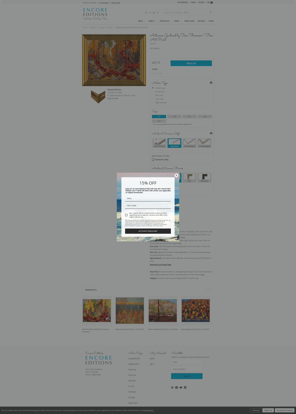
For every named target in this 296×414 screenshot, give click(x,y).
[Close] (176, 175)
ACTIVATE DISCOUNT (148, 231)
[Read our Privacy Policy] (169, 220)
